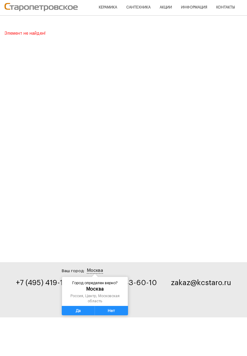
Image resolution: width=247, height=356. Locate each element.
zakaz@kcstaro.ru (201, 282)
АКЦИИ (166, 7)
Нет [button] (111, 311)
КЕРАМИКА (108, 7)
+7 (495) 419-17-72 (46, 282)
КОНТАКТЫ (225, 7)
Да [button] (78, 311)
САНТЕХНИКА (138, 7)
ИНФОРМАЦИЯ (194, 7)
